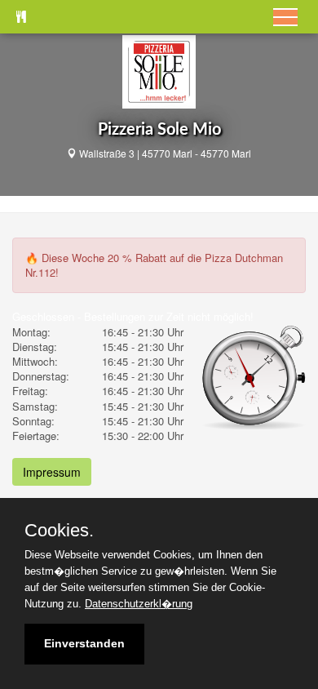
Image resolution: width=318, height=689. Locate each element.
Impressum (52, 472)
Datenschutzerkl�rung (138, 604)
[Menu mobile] (285, 17)
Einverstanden (84, 643)
